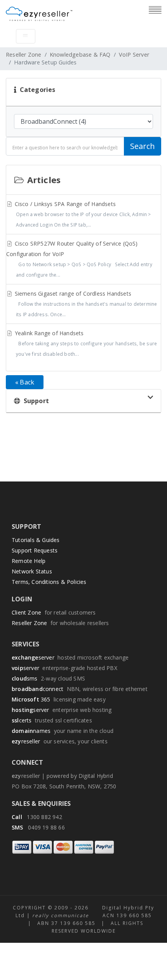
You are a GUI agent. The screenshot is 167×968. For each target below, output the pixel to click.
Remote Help (28, 561)
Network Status (32, 571)
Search (142, 146)
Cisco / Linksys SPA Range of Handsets (82, 214)
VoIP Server (134, 54)
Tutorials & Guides (36, 540)
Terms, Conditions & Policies (49, 581)
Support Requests (34, 550)
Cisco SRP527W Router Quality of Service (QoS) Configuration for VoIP (79, 259)
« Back (24, 382)
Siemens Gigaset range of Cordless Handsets (85, 303)
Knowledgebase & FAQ (80, 54)
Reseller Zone (24, 54)
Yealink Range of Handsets (85, 343)
